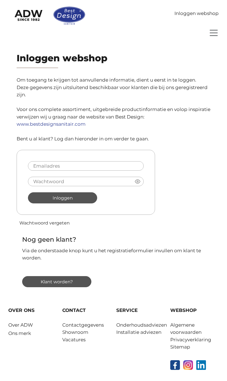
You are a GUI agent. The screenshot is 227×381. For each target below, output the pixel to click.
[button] (137, 181)
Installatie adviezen (138, 332)
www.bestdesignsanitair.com (51, 124)
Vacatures (74, 339)
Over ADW (20, 325)
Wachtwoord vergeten (44, 223)
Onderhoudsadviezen (141, 325)
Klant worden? (57, 281)
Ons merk (19, 333)
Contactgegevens (83, 325)
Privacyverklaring (190, 339)
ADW (29, 14)
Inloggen (63, 198)
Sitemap (180, 347)
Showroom (75, 332)
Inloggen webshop (196, 13)
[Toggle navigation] (214, 33)
